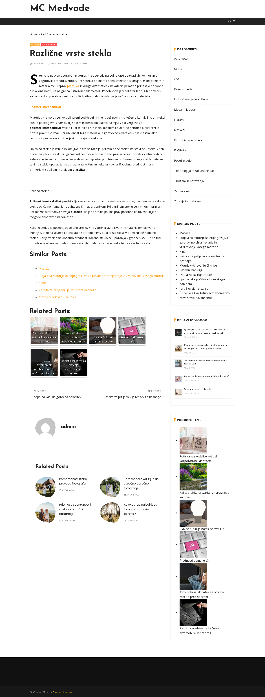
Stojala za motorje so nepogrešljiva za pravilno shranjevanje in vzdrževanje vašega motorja (102, 276)
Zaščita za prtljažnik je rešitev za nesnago (67, 290)
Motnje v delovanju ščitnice (57, 297)
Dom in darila (183, 89)
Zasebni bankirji (191, 270)
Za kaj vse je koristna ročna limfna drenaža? (206, 376)
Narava (179, 120)
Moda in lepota (184, 110)
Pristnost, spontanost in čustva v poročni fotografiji (75, 509)
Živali (177, 79)
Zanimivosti (182, 191)
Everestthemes (63, 692)
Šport (178, 69)
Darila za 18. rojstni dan (196, 275)
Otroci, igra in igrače (188, 140)
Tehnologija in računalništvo (194, 171)
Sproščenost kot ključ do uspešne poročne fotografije (141, 483)
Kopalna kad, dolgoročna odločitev (57, 397)
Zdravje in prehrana (188, 201)
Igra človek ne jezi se (194, 289)
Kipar (42, 283)
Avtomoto (181, 59)
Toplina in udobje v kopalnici (198, 389)
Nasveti (35, 44)
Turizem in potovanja (189, 181)
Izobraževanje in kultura (191, 99)
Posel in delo (48, 44)
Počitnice (180, 150)
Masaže (44, 269)
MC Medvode (60, 8)
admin (83, 64)
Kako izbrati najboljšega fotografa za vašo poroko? (140, 509)
